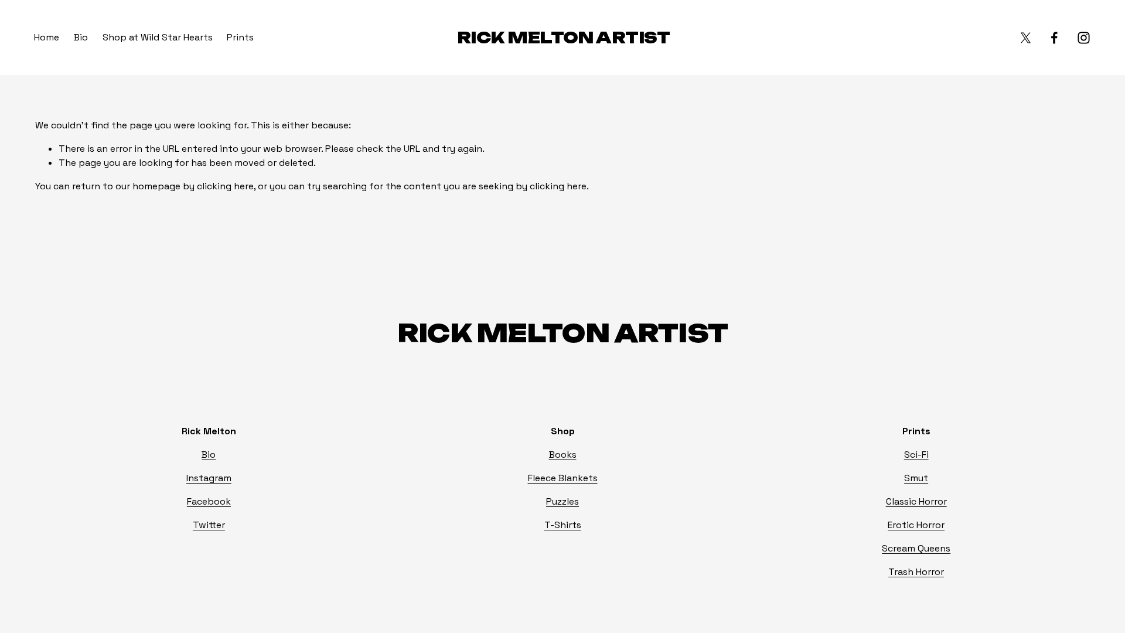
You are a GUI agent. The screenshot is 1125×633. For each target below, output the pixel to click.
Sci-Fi (916, 454)
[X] (1025, 37)
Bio (81, 37)
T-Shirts (562, 525)
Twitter (209, 525)
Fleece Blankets (563, 478)
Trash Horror (916, 572)
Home (46, 37)
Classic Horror (916, 501)
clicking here (225, 186)
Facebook (209, 501)
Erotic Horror (916, 525)
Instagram (208, 478)
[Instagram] (1083, 37)
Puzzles (562, 501)
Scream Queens (916, 548)
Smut (916, 478)
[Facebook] (1054, 37)
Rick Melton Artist (563, 37)
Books (563, 454)
